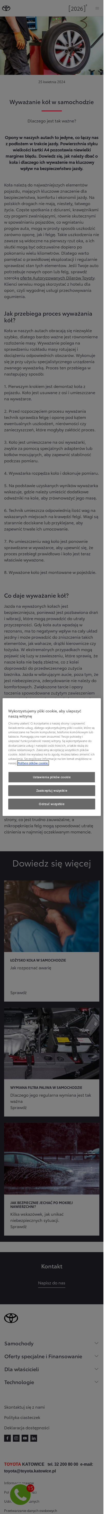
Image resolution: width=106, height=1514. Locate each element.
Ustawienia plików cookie (52, 777)
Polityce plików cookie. (33, 763)
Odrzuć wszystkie (51, 804)
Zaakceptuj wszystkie (51, 790)
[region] (52, 757)
